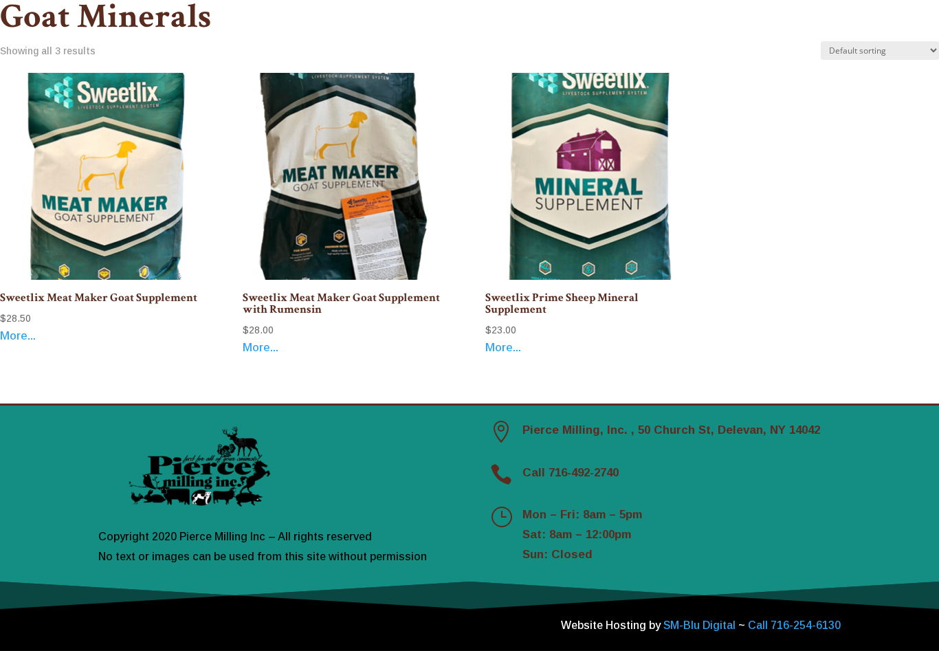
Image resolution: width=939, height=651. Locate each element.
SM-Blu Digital (700, 625)
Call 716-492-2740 (570, 472)
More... (18, 335)
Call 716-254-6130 (794, 625)
